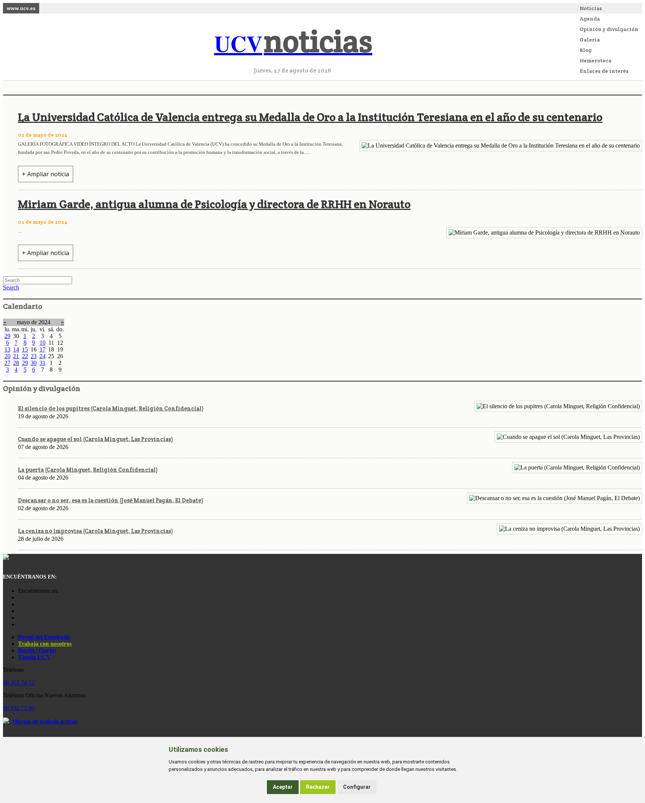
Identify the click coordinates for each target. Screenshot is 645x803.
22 (25, 356)
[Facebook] (20, 604)
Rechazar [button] (318, 787)
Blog (586, 50)
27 (7, 363)
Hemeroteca (595, 60)
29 (7, 336)
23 (34, 356)
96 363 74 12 (18, 682)
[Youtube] (20, 611)
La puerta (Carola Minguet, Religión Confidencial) (88, 469)
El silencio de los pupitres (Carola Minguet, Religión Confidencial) (110, 408)
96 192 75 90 (18, 708)
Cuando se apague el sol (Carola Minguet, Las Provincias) (95, 439)
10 (43, 343)
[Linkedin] (20, 624)
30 (34, 363)
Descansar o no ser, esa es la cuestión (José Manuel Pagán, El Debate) (110, 500)
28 (16, 363)
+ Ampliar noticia (45, 174)
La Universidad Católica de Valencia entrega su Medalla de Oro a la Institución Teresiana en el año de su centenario (310, 117)
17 (43, 349)
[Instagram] (20, 597)
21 (16, 356)
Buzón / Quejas (37, 650)
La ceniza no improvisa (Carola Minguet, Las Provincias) (95, 530)
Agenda (590, 18)
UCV (293, 43)
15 (25, 349)
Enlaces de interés (604, 71)
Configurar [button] (357, 787)
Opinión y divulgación (609, 29)
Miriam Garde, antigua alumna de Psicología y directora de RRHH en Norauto (214, 204)
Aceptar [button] (283, 787)
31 (43, 363)
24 (43, 356)
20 (7, 356)
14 (16, 349)
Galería (590, 39)
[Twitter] (20, 618)
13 (7, 349)
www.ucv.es (21, 8)
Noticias (591, 8)
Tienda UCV (34, 657)
